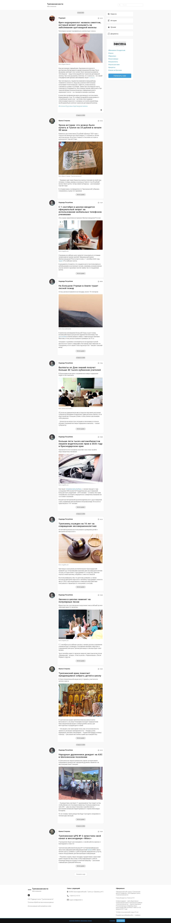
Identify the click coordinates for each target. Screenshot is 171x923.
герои (111, 53)
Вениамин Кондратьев (117, 50)
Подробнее (112, 920)
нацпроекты (113, 62)
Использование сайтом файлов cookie (39, 906)
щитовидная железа (80, 106)
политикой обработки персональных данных (80, 920)
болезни (62, 106)
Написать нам (120, 75)
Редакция (62, 18)
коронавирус (113, 59)
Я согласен (120, 920)
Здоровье (69, 106)
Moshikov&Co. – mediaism (132, 915)
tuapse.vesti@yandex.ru (76, 900)
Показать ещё (80, 874)
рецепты (112, 67)
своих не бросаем (115, 70)
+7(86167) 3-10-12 (75, 895)
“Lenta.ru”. (92, 77)
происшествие (114, 64)
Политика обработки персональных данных (41, 902)
